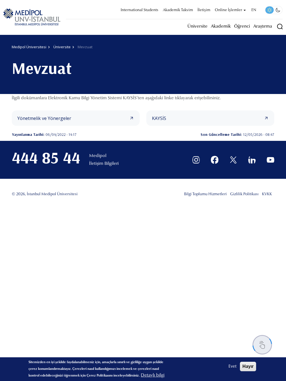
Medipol (97, 156)
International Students (139, 10)
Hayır (248, 366)
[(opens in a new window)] (196, 160)
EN (253, 10)
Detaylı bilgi (153, 375)
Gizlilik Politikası (244, 194)
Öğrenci (242, 26)
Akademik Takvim (178, 10)
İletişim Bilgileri (104, 163)
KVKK (267, 194)
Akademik (221, 26)
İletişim (203, 10)
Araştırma (262, 26)
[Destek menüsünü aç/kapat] (262, 345)
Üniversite (197, 26)
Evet (232, 366)
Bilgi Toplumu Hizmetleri (205, 194)
